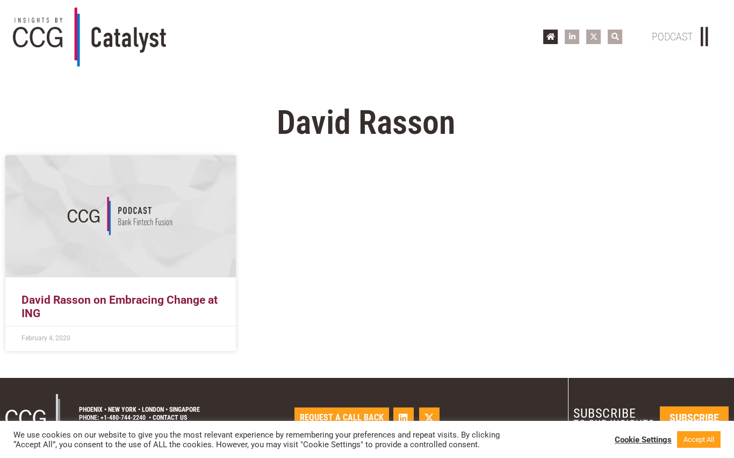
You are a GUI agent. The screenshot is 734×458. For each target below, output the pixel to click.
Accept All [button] (698, 439)
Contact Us (170, 417)
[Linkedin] (403, 417)
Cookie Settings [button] (643, 440)
